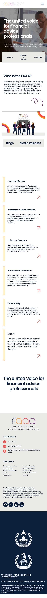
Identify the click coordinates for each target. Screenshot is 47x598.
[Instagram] (21, 504)
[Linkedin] (16, 504)
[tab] (9, 57)
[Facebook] (5, 504)
